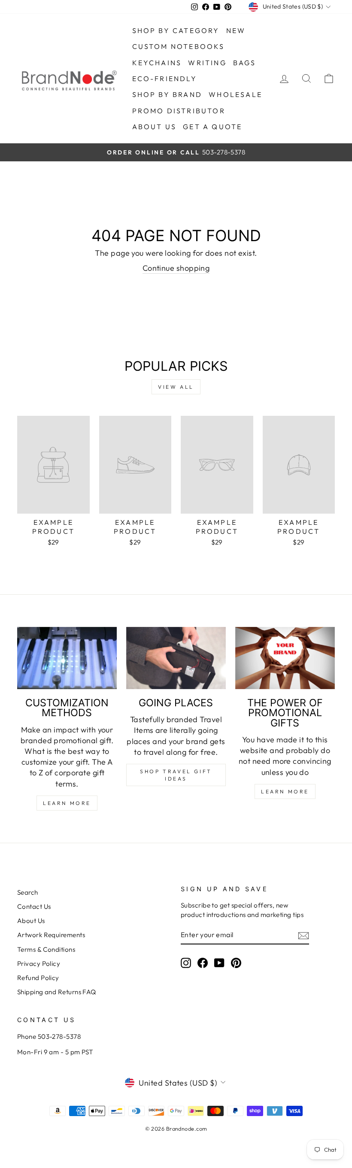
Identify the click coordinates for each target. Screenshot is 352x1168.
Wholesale (235, 94)
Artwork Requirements (51, 935)
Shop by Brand (167, 94)
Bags (244, 62)
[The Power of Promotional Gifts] (285, 658)
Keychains (157, 62)
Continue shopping (176, 268)
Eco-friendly (164, 78)
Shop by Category (176, 30)
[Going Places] (176, 658)
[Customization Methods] (67, 658)
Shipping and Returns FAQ (56, 992)
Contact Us (34, 906)
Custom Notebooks (178, 46)
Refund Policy (38, 978)
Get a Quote (212, 126)
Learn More (67, 803)
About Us (31, 921)
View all (176, 387)
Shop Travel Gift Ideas (176, 775)
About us (154, 126)
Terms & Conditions (46, 949)
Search (27, 892)
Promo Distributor (178, 110)
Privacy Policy (38, 963)
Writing (207, 62)
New (236, 30)
